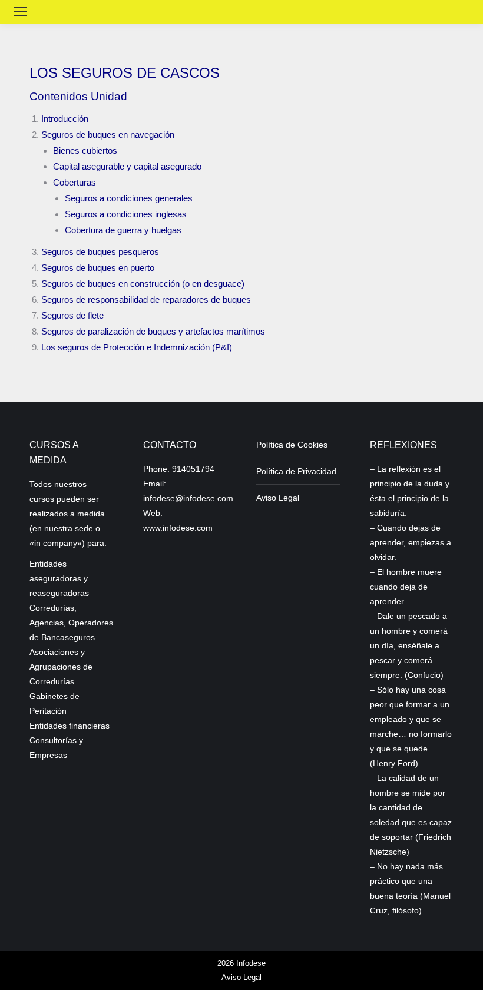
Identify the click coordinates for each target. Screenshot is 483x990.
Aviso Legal (277, 497)
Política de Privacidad (296, 471)
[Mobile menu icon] (20, 12)
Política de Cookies (291, 444)
